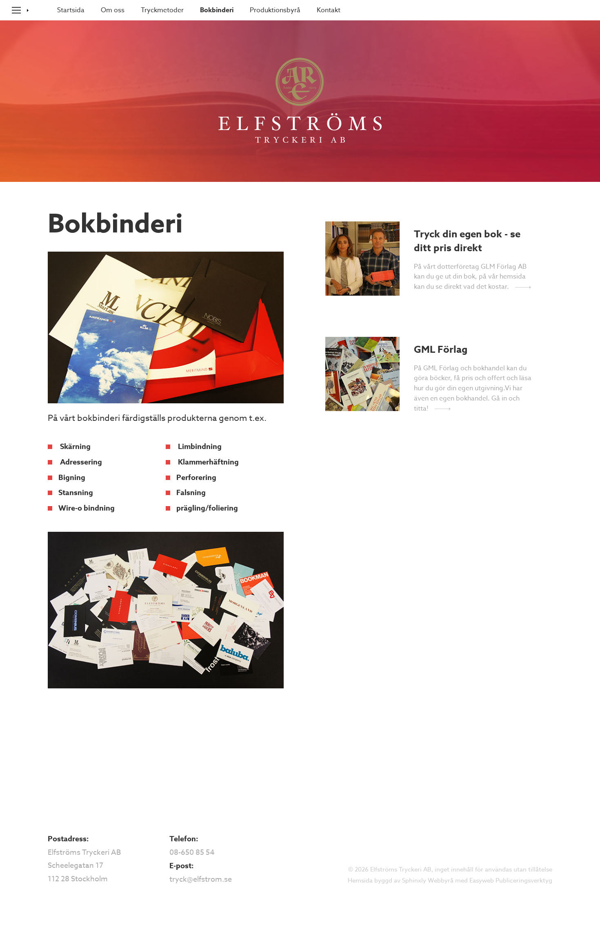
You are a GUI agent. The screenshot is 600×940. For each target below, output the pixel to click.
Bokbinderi (216, 10)
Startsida (70, 10)
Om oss (112, 10)
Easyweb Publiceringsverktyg (510, 880)
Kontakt (328, 10)
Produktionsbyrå (275, 10)
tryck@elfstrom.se (200, 879)
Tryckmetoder (162, 10)
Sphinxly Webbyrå (427, 880)
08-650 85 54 (192, 852)
